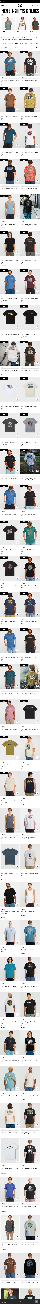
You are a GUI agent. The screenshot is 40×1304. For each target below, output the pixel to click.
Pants (37, 43)
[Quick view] (17, 73)
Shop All (3, 43)
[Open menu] (2, 5)
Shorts (21, 43)
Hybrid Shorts (29, 43)
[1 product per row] (34, 47)
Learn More (4, 1302)
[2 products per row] (36, 47)
